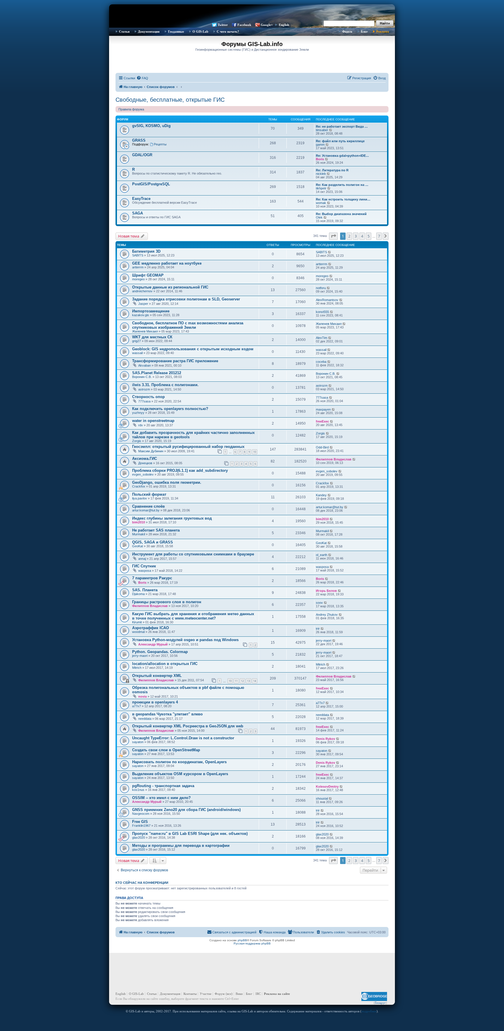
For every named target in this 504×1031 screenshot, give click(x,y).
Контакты (190, 993)
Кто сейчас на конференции (142, 882)
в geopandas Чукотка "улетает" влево (167, 714)
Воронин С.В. (142, 377)
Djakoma (138, 594)
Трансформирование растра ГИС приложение (175, 361)
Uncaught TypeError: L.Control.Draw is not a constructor (183, 738)
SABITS (137, 255)
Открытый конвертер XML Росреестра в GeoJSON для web (187, 726)
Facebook (244, 25)
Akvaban (144, 365)
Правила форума (131, 109)
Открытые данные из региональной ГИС (170, 287)
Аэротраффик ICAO (150, 628)
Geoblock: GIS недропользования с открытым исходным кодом (192, 349)
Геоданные (176, 31)
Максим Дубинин (150, 451)
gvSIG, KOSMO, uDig (151, 126)
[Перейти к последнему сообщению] (330, 252)
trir (318, 628)
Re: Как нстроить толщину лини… (343, 199)
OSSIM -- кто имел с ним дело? (161, 798)
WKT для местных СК (152, 337)
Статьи (124, 31)
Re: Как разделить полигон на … (342, 185)
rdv (140, 425)
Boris (320, 159)
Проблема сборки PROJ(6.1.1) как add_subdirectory (180, 470)
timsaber (322, 130)
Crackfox (138, 486)
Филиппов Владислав (333, 459)
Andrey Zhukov (327, 614)
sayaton (138, 742)
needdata (144, 718)
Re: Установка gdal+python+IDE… (342, 155)
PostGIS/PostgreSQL (151, 184)
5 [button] (369, 236)
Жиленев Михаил (145, 331)
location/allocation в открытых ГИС (164, 663)
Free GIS (140, 821)
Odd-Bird (322, 447)
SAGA (137, 213)
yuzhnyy (138, 412)
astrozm (144, 389)
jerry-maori (323, 640)
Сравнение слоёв (148, 506)
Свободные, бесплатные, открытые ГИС (170, 99)
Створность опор (148, 397)
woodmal (138, 632)
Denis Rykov (325, 738)
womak (321, 203)
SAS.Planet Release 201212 (156, 373)
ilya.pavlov (139, 498)
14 (254, 681)
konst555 (322, 312)
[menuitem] (142, 78)
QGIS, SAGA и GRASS (152, 542)
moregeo (138, 279)
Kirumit (137, 622)
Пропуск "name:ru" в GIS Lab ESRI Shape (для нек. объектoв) (190, 833)
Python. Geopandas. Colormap (160, 652)
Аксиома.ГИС (144, 458)
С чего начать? (228, 31)
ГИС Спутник (144, 566)
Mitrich (136, 667)
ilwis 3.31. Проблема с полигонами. (165, 385)
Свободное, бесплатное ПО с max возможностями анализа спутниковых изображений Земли (187, 325)
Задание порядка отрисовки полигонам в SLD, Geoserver (186, 299)
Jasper (143, 303)
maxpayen (323, 409)
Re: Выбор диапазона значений (341, 214)
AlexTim (321, 337)
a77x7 (136, 706)
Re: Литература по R (332, 170)
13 (248, 681)
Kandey (321, 495)
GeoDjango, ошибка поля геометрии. (166, 482)
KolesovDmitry (327, 786)
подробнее (369, 1011)
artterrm (138, 267)
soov (319, 602)
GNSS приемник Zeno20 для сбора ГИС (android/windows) (186, 809)
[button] (333, 236)
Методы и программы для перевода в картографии (181, 845)
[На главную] (252, 13)
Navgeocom (140, 813)
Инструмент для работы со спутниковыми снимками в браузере (193, 554)
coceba (321, 361)
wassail (137, 353)
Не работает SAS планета (156, 530)
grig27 (136, 341)
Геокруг (380, 1002)
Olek (319, 217)
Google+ (267, 25)
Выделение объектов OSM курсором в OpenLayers (180, 774)
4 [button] (362, 236)
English (284, 25)
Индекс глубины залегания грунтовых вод (172, 518)
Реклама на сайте (277, 993)
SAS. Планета (145, 590)
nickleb (321, 173)
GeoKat (137, 546)
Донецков (145, 463)
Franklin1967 (141, 825)
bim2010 (138, 522)
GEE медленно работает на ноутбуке (167, 263)
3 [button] (356, 236)
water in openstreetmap (153, 420)
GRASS (139, 140)
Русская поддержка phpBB (252, 943)
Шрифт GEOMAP (148, 275)
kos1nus (138, 789)
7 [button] (379, 236)
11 (236, 681)
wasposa (144, 570)
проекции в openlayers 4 (155, 702)
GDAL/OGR (142, 155)
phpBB (242, 940)
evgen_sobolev (143, 474)
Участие (205, 993)
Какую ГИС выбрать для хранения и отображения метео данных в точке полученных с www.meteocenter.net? (193, 616)
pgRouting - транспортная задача (163, 786)
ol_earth (321, 555)
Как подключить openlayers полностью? (170, 409)
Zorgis (136, 441)
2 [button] (349, 236)
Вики (239, 993)
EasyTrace (141, 198)
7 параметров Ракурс (152, 578)
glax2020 (138, 837)
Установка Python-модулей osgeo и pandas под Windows (185, 640)
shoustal (322, 798)
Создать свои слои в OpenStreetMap (166, 750)
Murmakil (138, 534)
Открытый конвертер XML (157, 675)
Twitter (223, 25)
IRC (258, 993)
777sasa (144, 401)
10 (254, 452)
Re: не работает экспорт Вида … (342, 126)
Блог (364, 31)
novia (142, 696)
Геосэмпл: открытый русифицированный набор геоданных (188, 446)
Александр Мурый (153, 644)
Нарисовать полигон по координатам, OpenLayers (179, 762)
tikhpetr (321, 188)
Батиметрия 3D (146, 251)
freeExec (322, 421)
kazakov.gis (140, 315)
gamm (320, 144)
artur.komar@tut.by (146, 510)
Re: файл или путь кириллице (340, 141)
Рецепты (160, 144)
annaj (142, 558)
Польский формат (149, 494)
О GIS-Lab (200, 31)
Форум (347, 31)
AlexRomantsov (327, 300)
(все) (229, 993)
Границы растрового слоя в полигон (166, 602)
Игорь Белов (326, 590)
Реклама (382, 31)
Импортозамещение (150, 311)
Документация (149, 31)
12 (242, 681)
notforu (321, 288)
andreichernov (142, 291)
